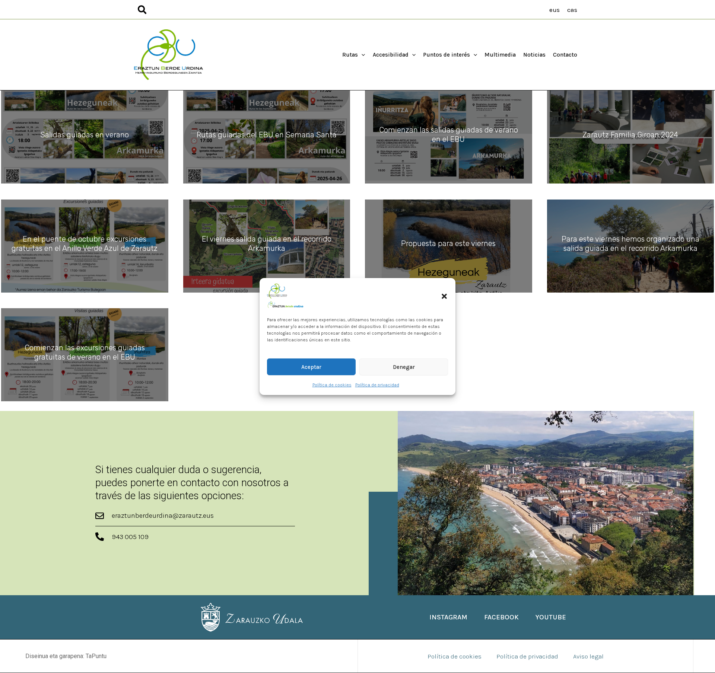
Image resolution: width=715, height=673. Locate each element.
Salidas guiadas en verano (84, 134)
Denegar (404, 367)
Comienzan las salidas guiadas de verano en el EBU (448, 134)
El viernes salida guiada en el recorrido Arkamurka (266, 244)
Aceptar (311, 367)
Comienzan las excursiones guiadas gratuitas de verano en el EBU (85, 352)
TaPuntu (96, 656)
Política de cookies (332, 384)
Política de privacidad (377, 384)
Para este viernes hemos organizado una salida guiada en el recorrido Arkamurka (630, 244)
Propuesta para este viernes (448, 243)
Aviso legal (588, 656)
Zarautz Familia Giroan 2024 (630, 134)
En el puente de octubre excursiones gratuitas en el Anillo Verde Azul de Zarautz (85, 244)
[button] (444, 296)
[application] (361, 55)
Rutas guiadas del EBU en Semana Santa (267, 134)
